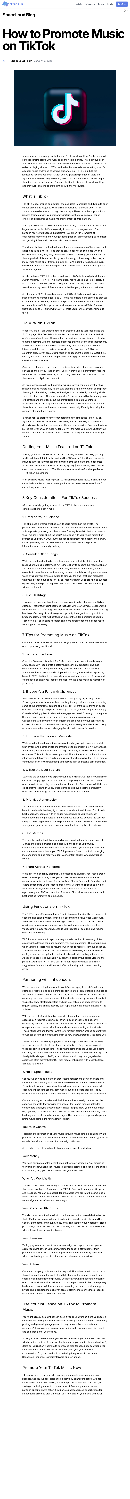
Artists (79, 4)
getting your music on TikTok (57, 505)
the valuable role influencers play (64, 987)
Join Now (122, 4)
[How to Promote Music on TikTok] (65, 108)
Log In (110, 4)
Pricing (101, 4)
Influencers (90, 4)
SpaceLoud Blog (19, 14)
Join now (66, 1393)
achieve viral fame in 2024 (64, 276)
